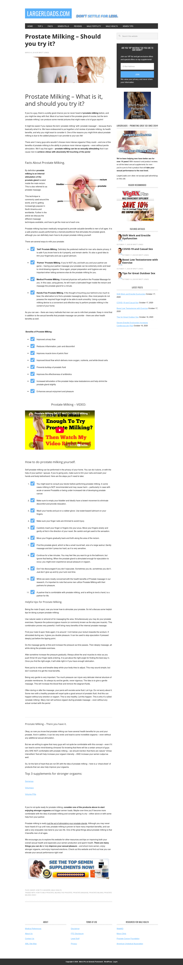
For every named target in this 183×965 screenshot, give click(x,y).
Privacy (74, 943)
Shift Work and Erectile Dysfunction (136, 237)
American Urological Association (130, 943)
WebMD (120, 928)
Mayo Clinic (121, 933)
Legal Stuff (75, 938)
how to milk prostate (45, 892)
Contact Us (29, 938)
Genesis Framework (96, 962)
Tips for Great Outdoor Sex (138, 273)
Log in (115, 962)
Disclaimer (75, 928)
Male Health (56, 890)
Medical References (33, 928)
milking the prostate (63, 892)
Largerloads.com (48, 13)
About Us (29, 933)
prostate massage (80, 892)
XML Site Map (31, 943)
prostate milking (96, 892)
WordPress (108, 962)
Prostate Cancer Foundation (128, 938)
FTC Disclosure (77, 933)
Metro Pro (82, 962)
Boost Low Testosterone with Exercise (140, 261)
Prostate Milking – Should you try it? (63, 40)
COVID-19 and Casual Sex (137, 249)
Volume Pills (30, 794)
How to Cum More (43, 890)
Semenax (29, 781)
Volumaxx (29, 787)
